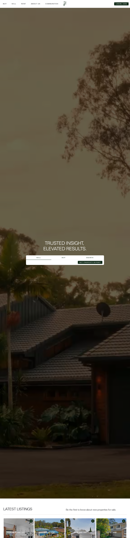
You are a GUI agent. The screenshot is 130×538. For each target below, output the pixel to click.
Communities (51, 4)
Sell (14, 4)
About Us (35, 4)
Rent (23, 4)
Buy (5, 4)
